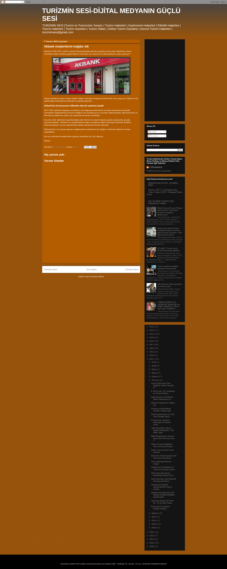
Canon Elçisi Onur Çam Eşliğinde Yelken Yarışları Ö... (162, 385)
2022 (151, 532)
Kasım (155, 524)
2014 (151, 334)
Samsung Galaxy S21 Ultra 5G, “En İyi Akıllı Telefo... (162, 502)
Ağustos (155, 513)
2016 (151, 341)
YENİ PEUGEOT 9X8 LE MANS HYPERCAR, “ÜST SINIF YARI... (162, 430)
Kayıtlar (153, 132)
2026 (151, 546)
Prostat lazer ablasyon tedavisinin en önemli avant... (161, 422)
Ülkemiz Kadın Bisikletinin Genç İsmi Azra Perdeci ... (163, 445)
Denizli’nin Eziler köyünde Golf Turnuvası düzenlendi (163, 457)
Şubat (154, 366)
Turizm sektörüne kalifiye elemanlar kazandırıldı (168, 267)
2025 (151, 543)
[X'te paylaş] (90, 147)
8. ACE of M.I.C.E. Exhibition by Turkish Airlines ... (163, 392)
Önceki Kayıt (131, 269)
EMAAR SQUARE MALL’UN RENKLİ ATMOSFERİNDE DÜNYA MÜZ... (163, 495)
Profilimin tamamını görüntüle (159, 171)
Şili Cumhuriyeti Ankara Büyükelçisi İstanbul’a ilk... (163, 474)
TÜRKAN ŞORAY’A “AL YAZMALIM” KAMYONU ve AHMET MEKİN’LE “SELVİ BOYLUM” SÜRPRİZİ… (169, 305)
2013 (151, 330)
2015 (151, 337)
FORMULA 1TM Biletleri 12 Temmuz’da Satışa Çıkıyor (163, 468)
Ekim (154, 520)
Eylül (154, 517)
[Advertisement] (91, 242)
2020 (151, 355)
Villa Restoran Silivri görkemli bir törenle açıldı (170, 285)
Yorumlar (154, 136)
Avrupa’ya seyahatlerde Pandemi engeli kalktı (161, 409)
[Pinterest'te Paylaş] (95, 147)
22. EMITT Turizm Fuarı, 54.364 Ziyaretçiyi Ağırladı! (169, 249)
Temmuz (155, 380)
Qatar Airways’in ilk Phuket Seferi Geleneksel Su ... (162, 398)
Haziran (155, 376)
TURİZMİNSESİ (155, 167)
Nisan (154, 369)
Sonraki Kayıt (50, 269)
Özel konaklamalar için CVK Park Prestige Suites (162, 415)
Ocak (154, 362)
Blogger (138, 564)
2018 (151, 348)
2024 (151, 539)
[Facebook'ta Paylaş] (92, 147)
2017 (151, 345)
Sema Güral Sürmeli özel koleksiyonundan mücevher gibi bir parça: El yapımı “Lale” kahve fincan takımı (170, 231)
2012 (151, 327)
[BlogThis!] (87, 147)
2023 (151, 536)
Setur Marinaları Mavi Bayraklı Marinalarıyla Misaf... (163, 480)
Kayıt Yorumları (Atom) (94, 276)
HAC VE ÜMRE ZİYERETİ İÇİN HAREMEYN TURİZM (161, 202)
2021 (151, 359)
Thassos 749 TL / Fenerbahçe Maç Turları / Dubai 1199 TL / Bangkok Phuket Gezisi (164, 192)
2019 (151, 352)
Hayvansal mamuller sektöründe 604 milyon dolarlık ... (161, 487)
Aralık (154, 528)
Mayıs (154, 373)
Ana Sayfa (91, 269)
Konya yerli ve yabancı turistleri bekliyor (160, 507)
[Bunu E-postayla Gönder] (85, 147)
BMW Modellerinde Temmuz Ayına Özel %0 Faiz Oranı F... (163, 438)
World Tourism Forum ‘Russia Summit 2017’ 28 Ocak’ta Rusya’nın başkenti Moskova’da (170, 211)
